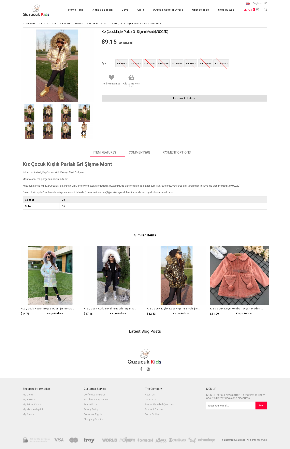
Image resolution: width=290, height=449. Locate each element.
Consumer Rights (93, 414)
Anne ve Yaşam (103, 9)
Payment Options (177, 152)
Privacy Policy (91, 409)
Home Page (76, 9)
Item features (104, 152)
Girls (140, 9)
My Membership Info (33, 409)
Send (261, 405)
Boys (125, 9)
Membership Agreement (96, 399)
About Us (150, 394)
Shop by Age (226, 9)
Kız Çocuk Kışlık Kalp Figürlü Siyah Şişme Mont (174, 308)
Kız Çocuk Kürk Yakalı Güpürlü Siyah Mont (111, 308)
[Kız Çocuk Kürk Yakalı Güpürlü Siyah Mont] (113, 290)
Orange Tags (200, 9)
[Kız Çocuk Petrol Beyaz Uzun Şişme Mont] (50, 290)
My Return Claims (32, 404)
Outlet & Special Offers (168, 9)
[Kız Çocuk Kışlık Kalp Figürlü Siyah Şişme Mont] (176, 290)
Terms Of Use (152, 414)
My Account (29, 414)
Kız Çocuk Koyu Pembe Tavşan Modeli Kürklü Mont (237, 308)
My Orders (28, 394)
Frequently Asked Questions (159, 404)
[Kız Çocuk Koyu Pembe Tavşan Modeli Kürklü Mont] (239, 290)
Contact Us (150, 399)
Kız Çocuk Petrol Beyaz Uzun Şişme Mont (48, 308)
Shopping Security (93, 419)
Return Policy (90, 404)
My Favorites (29, 399)
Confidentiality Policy (94, 394)
